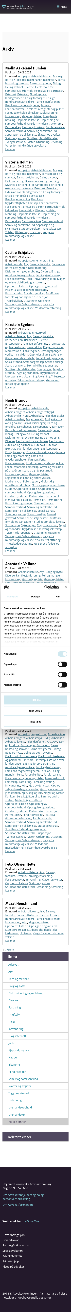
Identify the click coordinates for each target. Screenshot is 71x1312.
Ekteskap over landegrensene (23, 192)
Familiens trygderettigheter (22, 105)
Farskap (45, 105)
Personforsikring (32, 815)
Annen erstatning (42, 260)
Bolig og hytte (54, 572)
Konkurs (10, 796)
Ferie (42, 459)
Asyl (60, 76)
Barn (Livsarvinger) (34, 423)
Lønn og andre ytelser (36, 478)
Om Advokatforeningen (17, 1205)
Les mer (10, 149)
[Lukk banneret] (66, 587)
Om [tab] (58, 596)
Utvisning (56, 142)
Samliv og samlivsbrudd (42, 131)
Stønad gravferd (15, 365)
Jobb (53, 279)
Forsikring (25, 782)
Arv (55, 76)
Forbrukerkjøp (33, 774)
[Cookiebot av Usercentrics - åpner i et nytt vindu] (45, 587)
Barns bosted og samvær (20, 430)
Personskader (14, 293)
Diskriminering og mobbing (42, 181)
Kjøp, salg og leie (32, 579)
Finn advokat (10, 1240)
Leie (19, 796)
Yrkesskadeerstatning (31, 380)
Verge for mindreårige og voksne (25, 145)
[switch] (62, 664)
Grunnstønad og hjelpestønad (33, 470)
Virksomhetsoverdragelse (41, 847)
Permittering (55, 500)
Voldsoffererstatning (48, 308)
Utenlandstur (16, 1114)
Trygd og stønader (26, 373)
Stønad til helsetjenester (42, 365)
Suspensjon (41, 297)
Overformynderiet (38, 123)
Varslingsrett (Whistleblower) (23, 304)
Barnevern (49, 80)
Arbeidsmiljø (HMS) (17, 416)
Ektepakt (10, 94)
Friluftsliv (14, 1014)
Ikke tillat (35, 721)
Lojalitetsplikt (13, 478)
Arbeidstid (36, 416)
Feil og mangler (51, 575)
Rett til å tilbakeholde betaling (30, 816)
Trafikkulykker (13, 301)
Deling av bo (22, 434)
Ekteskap (22, 94)
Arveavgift (37, 419)
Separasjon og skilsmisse (20, 134)
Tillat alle (35, 699)
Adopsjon (24, 76)
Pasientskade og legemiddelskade (26, 290)
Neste (10, 950)
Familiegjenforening (48, 102)
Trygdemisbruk (49, 373)
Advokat (13, 964)
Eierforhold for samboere (32, 185)
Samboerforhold (15, 131)
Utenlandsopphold (20, 1107)
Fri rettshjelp (10, 1261)
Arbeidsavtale (13, 264)
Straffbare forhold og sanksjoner (32, 295)
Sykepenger (44, 369)
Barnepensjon (14, 340)
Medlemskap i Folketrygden (22, 351)
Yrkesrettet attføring (48, 540)
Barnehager (34, 80)
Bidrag (57, 83)
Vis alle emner (17, 1122)
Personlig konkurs (33, 127)
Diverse (29, 87)
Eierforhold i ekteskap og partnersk (41, 91)
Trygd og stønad (47, 525)
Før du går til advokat (15, 1245)
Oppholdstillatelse (28, 120)
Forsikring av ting (43, 782)
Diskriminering (14, 181)
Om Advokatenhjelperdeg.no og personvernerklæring (23, 1197)
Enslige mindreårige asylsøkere (30, 100)
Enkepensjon (13, 343)
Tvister (30, 142)
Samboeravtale (55, 127)
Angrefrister (38, 734)
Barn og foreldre (15, 80)
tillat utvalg (35, 710)
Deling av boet (14, 87)
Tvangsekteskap (15, 142)
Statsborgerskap (15, 138)
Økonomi (56, 123)
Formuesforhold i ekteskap (22, 112)
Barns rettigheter (40, 83)
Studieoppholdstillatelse (42, 138)
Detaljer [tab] (35, 596)
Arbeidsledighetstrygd (32, 332)
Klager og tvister (32, 116)
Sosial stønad (13, 362)
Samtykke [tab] (12, 596)
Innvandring (12, 116)
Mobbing (10, 214)
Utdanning (42, 142)
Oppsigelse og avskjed (43, 286)
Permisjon (39, 500)
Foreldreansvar (14, 109)
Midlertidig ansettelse (31, 282)
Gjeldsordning (49, 112)
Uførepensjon (13, 376)
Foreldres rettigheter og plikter (45, 109)
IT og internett (17, 1036)
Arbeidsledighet (15, 412)
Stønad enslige (54, 362)
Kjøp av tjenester (39, 785)
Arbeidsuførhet (14, 419)
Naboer (13, 1057)
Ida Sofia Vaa (31, 1221)
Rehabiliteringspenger (49, 358)
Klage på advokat (13, 1266)
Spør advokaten (12, 1251)
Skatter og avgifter (49, 134)
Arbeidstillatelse (41, 76)
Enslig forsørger (35, 98)
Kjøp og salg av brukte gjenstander (32, 787)
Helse (29, 279)
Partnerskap (13, 127)
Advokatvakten (12, 1256)
